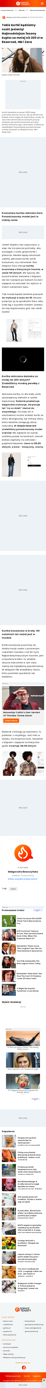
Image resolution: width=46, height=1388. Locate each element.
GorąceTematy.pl (7, 10)
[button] (44, 1380)
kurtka (13, 889)
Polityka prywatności (13, 1376)
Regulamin (36, 1376)
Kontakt (27, 1376)
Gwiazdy (22, 10)
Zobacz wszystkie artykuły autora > (23, 879)
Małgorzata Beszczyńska (17, 17)
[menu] (42, 3)
